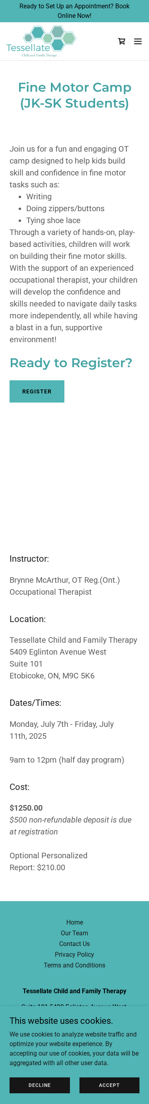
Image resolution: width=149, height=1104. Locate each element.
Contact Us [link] (74, 944)
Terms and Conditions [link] (74, 965)
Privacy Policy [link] (74, 954)
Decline (40, 1085)
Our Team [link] (74, 933)
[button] (122, 41)
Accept (109, 1085)
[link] (41, 41)
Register (37, 391)
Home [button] (74, 922)
